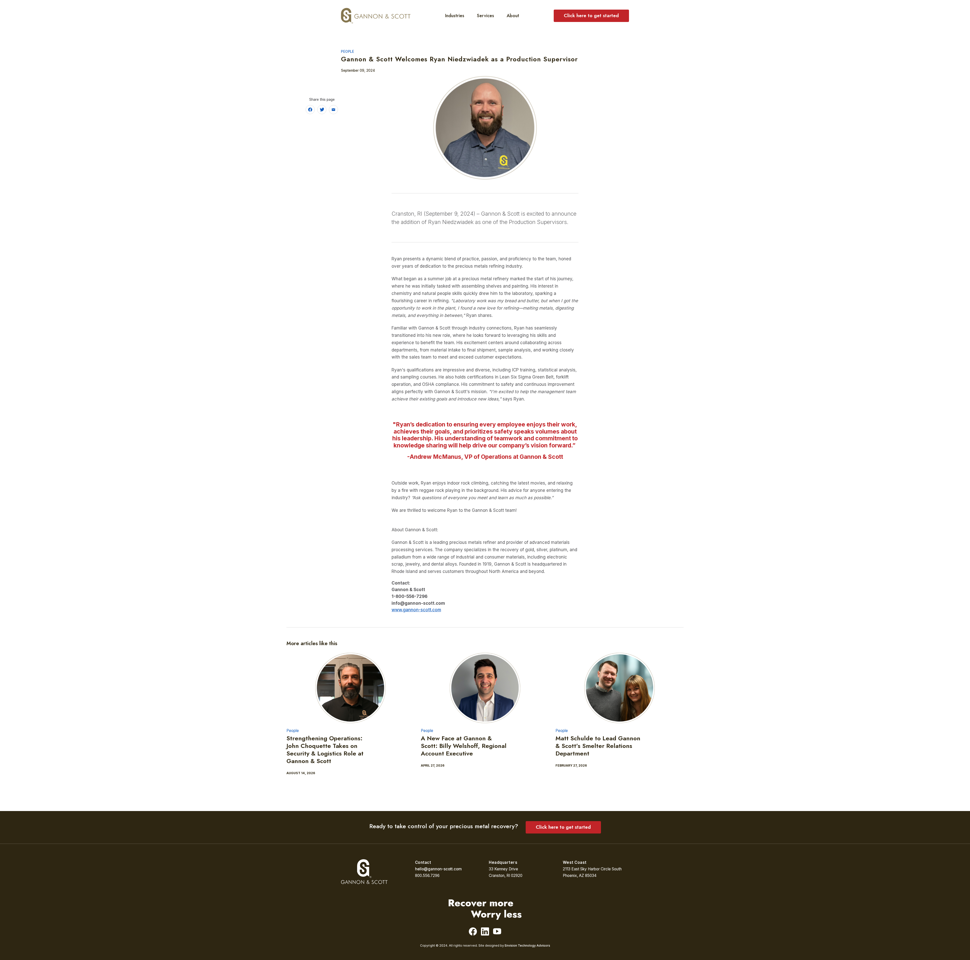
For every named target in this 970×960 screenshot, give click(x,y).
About (513, 15)
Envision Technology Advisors (527, 945)
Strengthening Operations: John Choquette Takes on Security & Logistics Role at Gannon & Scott (324, 749)
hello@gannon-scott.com (438, 869)
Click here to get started (591, 15)
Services (485, 15)
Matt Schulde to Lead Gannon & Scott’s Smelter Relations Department (597, 746)
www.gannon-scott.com (416, 609)
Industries (454, 15)
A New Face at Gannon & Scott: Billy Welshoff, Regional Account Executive (463, 746)
